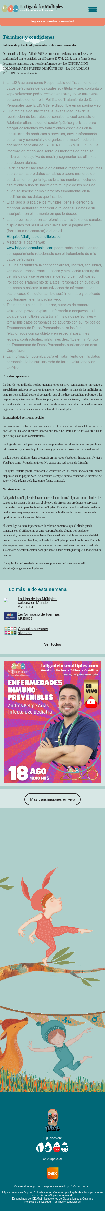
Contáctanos (80, 1186)
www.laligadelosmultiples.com (30, 247)
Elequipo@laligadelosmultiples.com (35, 236)
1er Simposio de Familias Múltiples (39, 616)
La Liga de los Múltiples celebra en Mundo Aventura (37, 602)
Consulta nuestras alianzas (33, 631)
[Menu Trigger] (93, 10)
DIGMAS (37, 1198)
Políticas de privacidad (37, 1201)
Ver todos (52, 644)
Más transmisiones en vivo (52, 799)
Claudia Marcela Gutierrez (78, 1198)
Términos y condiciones (67, 1201)
